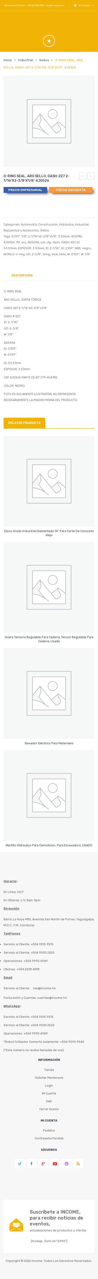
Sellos (44, 60)
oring (46, 254)
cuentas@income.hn (52, 998)
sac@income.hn (55, 5)
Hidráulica (66, 224)
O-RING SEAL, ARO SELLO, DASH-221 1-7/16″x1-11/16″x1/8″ (82, 177)
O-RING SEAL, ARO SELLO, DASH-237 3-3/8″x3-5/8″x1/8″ (91, 177)
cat (42, 242)
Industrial (25, 60)
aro (23, 242)
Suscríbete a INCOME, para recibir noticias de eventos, (56, 1218)
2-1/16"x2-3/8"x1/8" (42, 236)
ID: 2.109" (67, 248)
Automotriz (29, 224)
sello (62, 254)
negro (86, 248)
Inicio (8, 60)
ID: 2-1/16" (53, 248)
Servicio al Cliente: (17, 988)
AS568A (33, 242)
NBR (78, 248)
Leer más (49, 533)
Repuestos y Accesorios (21, 230)
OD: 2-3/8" (33, 254)
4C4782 (76, 236)
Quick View (50, 519)
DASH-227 (68, 242)
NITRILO (9, 254)
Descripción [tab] (22, 275)
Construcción (48, 224)
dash (56, 242)
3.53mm (64, 236)
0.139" (16, 236)
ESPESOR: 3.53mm (31, 248)
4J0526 (9, 242)
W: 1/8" (85, 254)
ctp (48, 242)
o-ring (20, 254)
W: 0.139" (73, 254)
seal (55, 254)
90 (18, 242)
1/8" (24, 236)
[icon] (49, 40)
